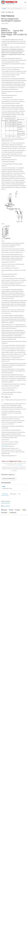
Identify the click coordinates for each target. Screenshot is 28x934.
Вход (3, 486)
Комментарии (13, 493)
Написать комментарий (8, 478)
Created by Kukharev (5, 503)
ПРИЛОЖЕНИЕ (4, 446)
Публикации (5, 493)
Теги (19, 493)
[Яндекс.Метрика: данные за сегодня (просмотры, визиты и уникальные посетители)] (5, 506)
